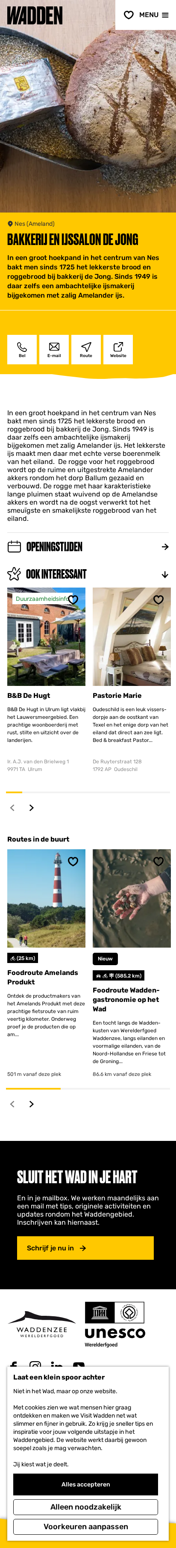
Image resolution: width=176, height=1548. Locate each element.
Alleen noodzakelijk (85, 1507)
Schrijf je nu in (50, 1248)
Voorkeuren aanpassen (86, 1526)
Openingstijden (54, 547)
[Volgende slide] (31, 807)
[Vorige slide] (12, 807)
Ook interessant (56, 574)
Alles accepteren (86, 1484)
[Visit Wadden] (41, 1324)
